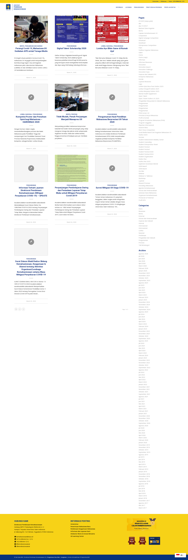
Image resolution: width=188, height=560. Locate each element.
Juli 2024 (141, 314)
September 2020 (144, 423)
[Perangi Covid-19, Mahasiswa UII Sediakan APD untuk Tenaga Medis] (31, 29)
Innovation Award (144, 67)
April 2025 (142, 292)
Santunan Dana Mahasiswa (147, 193)
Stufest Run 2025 (144, 161)
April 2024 (142, 321)
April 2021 (142, 406)
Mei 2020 (142, 433)
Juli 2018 (141, 486)
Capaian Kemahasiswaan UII (148, 33)
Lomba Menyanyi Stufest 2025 (149, 91)
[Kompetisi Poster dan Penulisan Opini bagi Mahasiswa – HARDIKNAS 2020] (31, 97)
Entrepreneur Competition (147, 45)
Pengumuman (71, 46)
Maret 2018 (143, 496)
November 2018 (144, 476)
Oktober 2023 (143, 336)
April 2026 (142, 263)
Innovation (142, 65)
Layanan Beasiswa (145, 82)
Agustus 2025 (143, 283)
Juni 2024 (142, 317)
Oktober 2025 (143, 278)
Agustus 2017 (143, 503)
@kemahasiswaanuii (23, 544)
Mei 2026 (142, 261)
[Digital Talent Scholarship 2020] (71, 29)
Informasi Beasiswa (145, 62)
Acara (140, 209)
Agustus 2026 (143, 254)
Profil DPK (142, 200)
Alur (140, 23)
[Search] (179, 7)
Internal (141, 223)
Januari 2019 (143, 471)
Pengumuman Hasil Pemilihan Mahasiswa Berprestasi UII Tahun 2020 (112, 119)
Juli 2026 (141, 256)
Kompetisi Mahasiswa (146, 77)
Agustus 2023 (143, 341)
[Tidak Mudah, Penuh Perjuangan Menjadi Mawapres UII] (71, 97)
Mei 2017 (142, 505)
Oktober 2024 (143, 307)
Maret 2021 (143, 409)
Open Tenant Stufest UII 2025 (149, 98)
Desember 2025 (144, 273)
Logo (140, 84)
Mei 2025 (142, 290)
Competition (143, 36)
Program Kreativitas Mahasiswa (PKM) (152, 120)
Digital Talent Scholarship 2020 (71, 48)
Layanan (141, 181)
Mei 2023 (142, 348)
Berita (22, 46)
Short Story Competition (147, 130)
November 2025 (144, 275)
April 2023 (142, 350)
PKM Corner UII (144, 113)
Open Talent (143, 96)
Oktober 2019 (143, 450)
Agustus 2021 (143, 397)
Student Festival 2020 (146, 152)
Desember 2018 (144, 474)
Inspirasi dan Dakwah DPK (147, 74)
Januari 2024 (143, 329)
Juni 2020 (142, 430)
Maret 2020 (143, 438)
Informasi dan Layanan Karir (80, 531)
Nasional (109, 46)
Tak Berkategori (144, 245)
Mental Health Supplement (148, 94)
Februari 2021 (143, 411)
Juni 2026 (142, 259)
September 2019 (144, 452)
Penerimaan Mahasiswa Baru (80, 526)
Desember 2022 (144, 360)
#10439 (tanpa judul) (146, 21)
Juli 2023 (141, 343)
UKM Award (143, 166)
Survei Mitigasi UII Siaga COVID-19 (112, 188)
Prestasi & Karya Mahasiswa (148, 115)
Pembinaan (142, 235)
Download (142, 43)
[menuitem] (155, 1)
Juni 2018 (142, 488)
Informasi (142, 60)
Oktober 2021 (143, 392)
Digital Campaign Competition (148, 38)
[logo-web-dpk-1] (16, 7)
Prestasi (74, 114)
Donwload (142, 40)
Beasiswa (142, 211)
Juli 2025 (141, 285)
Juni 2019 (142, 459)
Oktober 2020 (143, 421)
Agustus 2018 (143, 484)
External (141, 216)
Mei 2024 (142, 319)
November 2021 (144, 389)
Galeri (141, 52)
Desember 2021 (144, 387)
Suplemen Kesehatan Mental (148, 164)
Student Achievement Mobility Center (151, 140)
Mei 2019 (142, 462)
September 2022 (144, 367)
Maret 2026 (143, 266)
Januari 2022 (143, 384)
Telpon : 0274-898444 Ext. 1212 (176, 1)
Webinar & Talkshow (145, 176)
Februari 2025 (143, 297)
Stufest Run (142, 159)
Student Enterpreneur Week (148, 144)
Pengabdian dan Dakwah (33, 46)
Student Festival (144, 147)
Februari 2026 (143, 268)
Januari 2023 (143, 358)
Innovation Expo (144, 72)
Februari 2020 (143, 440)
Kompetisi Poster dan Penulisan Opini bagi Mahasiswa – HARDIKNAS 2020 (31, 119)
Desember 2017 (144, 501)
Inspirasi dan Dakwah (146, 221)
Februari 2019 (143, 469)
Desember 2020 (144, 416)
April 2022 (142, 380)
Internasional (143, 226)
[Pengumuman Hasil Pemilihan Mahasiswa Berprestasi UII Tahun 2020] (112, 97)
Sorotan (141, 137)
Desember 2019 (144, 445)
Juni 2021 (142, 401)
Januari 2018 (143, 498)
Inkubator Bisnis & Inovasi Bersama (83, 534)
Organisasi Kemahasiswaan (148, 195)
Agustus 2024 (143, 312)
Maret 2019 (143, 467)
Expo (140, 48)
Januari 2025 (143, 300)
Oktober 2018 (143, 479)
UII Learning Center (77, 536)
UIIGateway (163, 1)
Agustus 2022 (143, 370)
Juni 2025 (142, 288)
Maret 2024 (143, 324)
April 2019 (142, 464)
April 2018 (142, 493)
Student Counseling (145, 142)
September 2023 (144, 338)
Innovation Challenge (146, 69)
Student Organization (146, 157)
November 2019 (144, 447)
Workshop (142, 178)
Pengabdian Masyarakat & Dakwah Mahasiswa (154, 101)
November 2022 (144, 363)
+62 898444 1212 (23, 541)
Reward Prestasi (144, 183)
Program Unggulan (145, 123)
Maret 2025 (143, 295)
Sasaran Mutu (143, 127)
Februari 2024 (143, 326)
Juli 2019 (141, 457)
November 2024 (144, 305)
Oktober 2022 (143, 365)
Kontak (141, 79)
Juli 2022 (141, 372)
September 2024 (144, 309)
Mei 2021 (142, 404)
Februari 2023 (143, 355)
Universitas (155, 1)
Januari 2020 (143, 442)
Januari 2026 (143, 271)
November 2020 (144, 418)
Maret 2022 (143, 382)
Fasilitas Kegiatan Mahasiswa (148, 50)
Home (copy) (143, 57)
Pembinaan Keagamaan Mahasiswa (83, 529)
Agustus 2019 (143, 455)
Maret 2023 (143, 353)
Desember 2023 (144, 331)
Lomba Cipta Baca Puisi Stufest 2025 (151, 86)
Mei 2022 (142, 377)
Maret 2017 (143, 508)
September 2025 (144, 280)
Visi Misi (141, 171)
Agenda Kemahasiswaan (147, 188)
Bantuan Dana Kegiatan (146, 28)
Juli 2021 (141, 399)
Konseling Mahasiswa (146, 186)
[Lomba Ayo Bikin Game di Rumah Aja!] (112, 29)
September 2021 (144, 394)
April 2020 (142, 435)
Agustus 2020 (143, 426)
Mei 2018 (142, 491)
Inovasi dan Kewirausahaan (148, 190)
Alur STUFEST (143, 26)
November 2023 (144, 334)
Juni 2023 (142, 346)
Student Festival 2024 (146, 154)
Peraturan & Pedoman (146, 198)
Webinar (141, 173)
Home (141, 55)
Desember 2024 (144, 302)
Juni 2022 (142, 375)
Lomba (103, 46)
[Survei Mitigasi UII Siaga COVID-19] (112, 168)
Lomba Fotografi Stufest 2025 (149, 89)
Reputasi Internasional (146, 125)
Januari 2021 (143, 413)
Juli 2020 (141, 428)
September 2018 (144, 481)
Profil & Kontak (144, 118)
